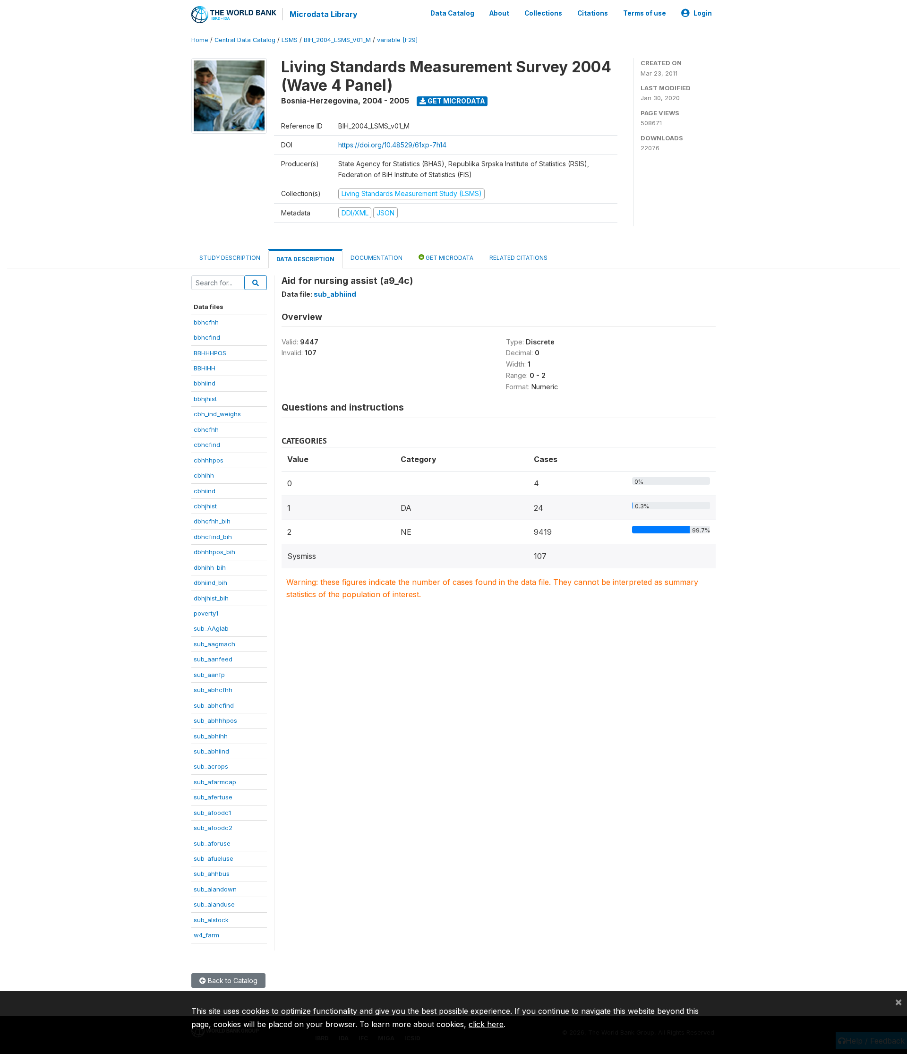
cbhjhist (205, 506)
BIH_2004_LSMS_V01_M (337, 39)
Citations (592, 13)
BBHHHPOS (210, 353)
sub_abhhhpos (215, 720)
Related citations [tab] (518, 257)
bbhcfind (207, 337)
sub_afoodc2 (213, 827)
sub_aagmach (214, 644)
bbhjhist (205, 399)
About (499, 13)
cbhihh (204, 475)
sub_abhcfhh (213, 690)
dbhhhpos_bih (214, 552)
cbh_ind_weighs (217, 414)
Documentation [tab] (376, 257)
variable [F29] (397, 39)
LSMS (290, 39)
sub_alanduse (214, 904)
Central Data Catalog (244, 39)
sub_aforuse (212, 843)
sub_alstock (211, 920)
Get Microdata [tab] (448, 257)
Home (199, 39)
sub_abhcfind (214, 705)
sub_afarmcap (215, 782)
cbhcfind (207, 444)
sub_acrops (211, 766)
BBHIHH (204, 368)
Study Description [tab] (229, 257)
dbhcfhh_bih (212, 521)
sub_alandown (215, 889)
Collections (543, 13)
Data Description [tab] (305, 259)
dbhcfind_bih (213, 536)
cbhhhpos (208, 460)
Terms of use (644, 13)
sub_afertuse (213, 797)
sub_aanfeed (213, 659)
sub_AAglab (211, 628)
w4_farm (206, 935)
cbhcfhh (206, 429)
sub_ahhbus (212, 873)
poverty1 (206, 613)
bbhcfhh (206, 322)
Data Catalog (452, 13)
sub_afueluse (213, 858)
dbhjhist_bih (211, 598)
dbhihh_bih (210, 567)
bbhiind (204, 383)
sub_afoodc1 (212, 812)
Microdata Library (324, 14)
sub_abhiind (211, 751)
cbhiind (204, 491)
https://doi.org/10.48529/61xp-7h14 (392, 145)
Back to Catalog (231, 981)
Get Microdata (455, 101)
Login (702, 13)
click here (486, 1024)
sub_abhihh (211, 736)
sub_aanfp (209, 674)
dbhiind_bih (210, 582)
